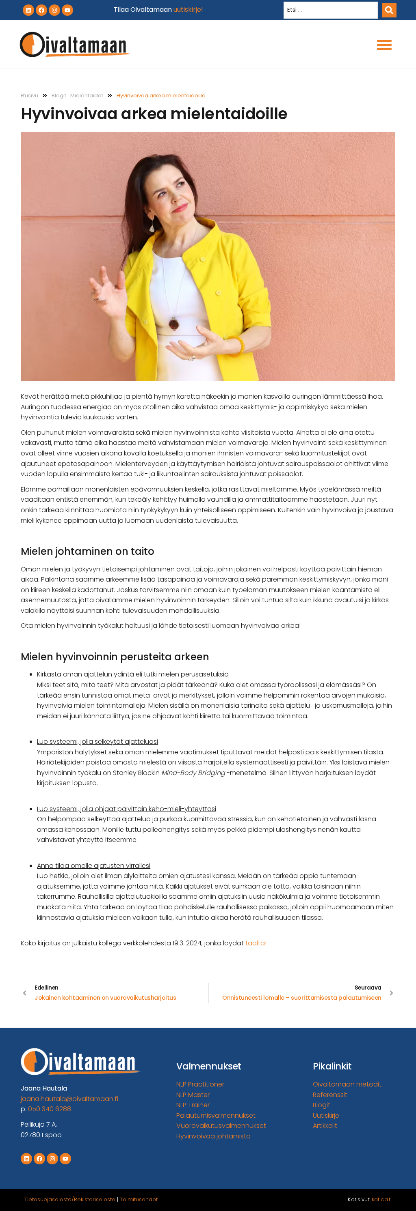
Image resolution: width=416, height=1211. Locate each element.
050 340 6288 (49, 1109)
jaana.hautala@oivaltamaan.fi (69, 1099)
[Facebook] (41, 10)
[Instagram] (54, 10)
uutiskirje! (188, 9)
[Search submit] (389, 10)
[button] (384, 44)
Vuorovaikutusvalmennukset (221, 1125)
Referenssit (330, 1094)
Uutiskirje (326, 1115)
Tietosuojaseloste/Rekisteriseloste (69, 1199)
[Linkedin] (28, 10)
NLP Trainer (193, 1105)
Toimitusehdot (139, 1199)
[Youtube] (67, 10)
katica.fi (382, 1199)
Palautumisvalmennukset (216, 1115)
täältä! (255, 943)
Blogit (59, 95)
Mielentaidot (86, 95)
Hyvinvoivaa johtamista (213, 1136)
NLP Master (193, 1094)
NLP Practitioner (200, 1084)
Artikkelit (325, 1125)
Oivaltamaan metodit (347, 1084)
